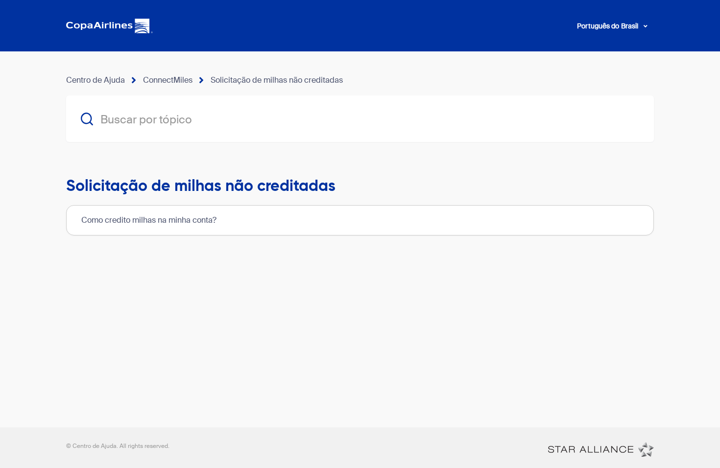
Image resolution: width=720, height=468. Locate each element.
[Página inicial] (601, 449)
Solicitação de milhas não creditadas (277, 80)
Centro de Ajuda (95, 80)
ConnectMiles (167, 80)
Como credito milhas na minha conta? (148, 220)
